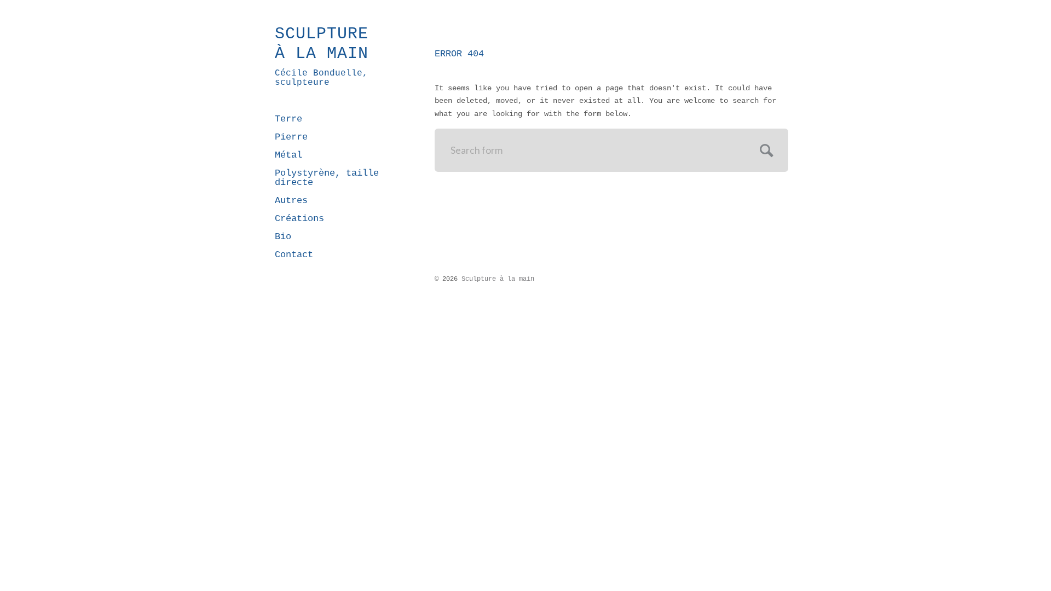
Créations (299, 218)
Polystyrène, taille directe (327, 178)
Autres (291, 200)
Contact (294, 255)
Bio (283, 236)
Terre (288, 119)
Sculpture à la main (321, 44)
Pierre (291, 137)
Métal (288, 155)
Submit (765, 149)
